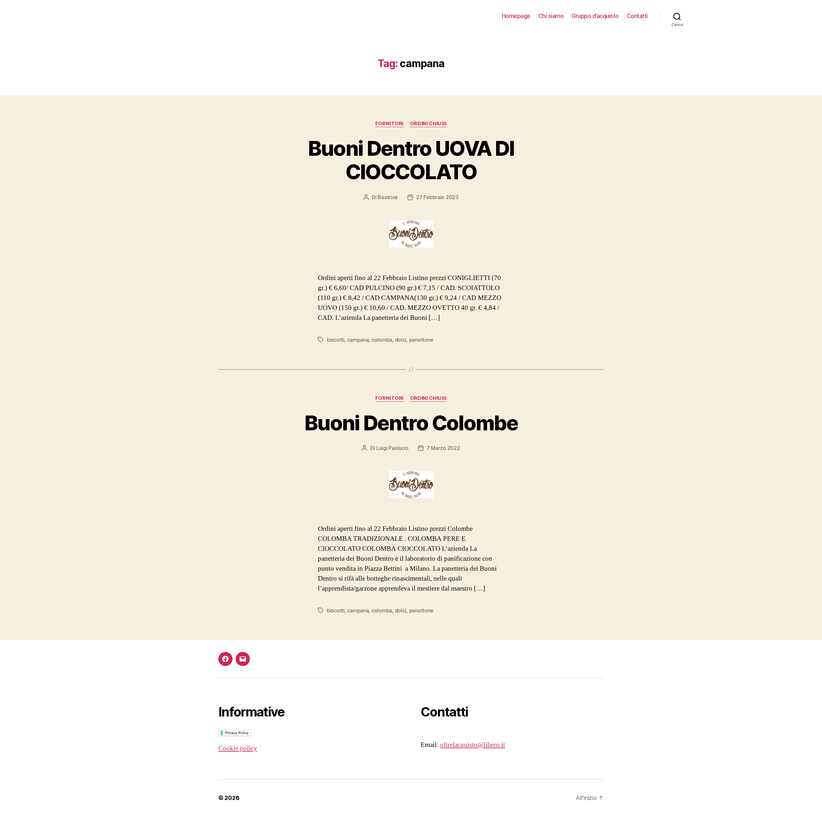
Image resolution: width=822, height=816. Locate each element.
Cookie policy (237, 748)
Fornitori (389, 124)
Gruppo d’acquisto (595, 16)
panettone (421, 340)
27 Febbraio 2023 (437, 197)
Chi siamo (551, 16)
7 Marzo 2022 (443, 448)
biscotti (336, 340)
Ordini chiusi (428, 124)
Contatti (637, 16)
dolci (401, 340)
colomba (382, 340)
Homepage (516, 16)
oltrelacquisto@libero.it (472, 745)
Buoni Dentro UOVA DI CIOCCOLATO (411, 160)
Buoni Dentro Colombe (411, 422)
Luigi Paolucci (392, 448)
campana (358, 340)
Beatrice (388, 197)
